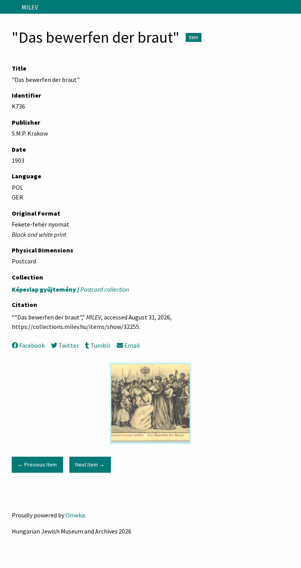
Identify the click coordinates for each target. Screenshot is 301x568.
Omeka (75, 515)
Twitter (68, 345)
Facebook (32, 345)
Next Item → (90, 464)
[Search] (294, 7)
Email (132, 345)
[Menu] (9, 7)
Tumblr (100, 345)
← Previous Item (37, 464)
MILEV (30, 7)
